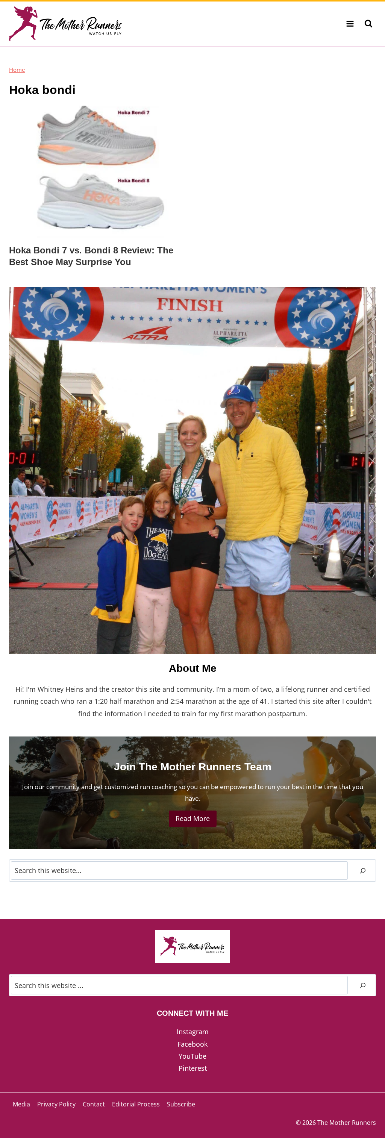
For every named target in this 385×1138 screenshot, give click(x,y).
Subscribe (181, 1104)
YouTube (192, 1056)
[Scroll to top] (366, 1107)
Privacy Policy (56, 1104)
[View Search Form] (368, 23)
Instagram (193, 1031)
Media (21, 1104)
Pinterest (193, 1068)
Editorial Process (136, 1104)
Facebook (192, 1044)
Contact (94, 1104)
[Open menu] (350, 24)
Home (17, 69)
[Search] (363, 870)
